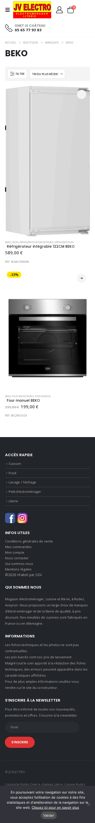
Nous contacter (17, 558)
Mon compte (14, 552)
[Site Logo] (32, 9)
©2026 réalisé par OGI (23, 574)
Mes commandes (18, 547)
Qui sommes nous (19, 563)
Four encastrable (23, 396)
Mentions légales (18, 569)
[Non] (88, 804)
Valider (48, 815)
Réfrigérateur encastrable (36, 242)
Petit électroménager (25, 491)
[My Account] (59, 9)
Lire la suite (81, 278)
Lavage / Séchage (22, 482)
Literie (13, 501)
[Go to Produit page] (47, 161)
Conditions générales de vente (29, 541)
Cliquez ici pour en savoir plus (55, 807)
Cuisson (15, 463)
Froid (15, 242)
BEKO (8, 242)
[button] (9, 10)
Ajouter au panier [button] (81, 94)
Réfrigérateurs (64, 242)
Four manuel (43, 396)
